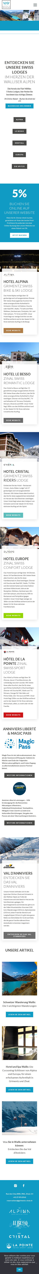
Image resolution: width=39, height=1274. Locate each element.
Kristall (19, 143)
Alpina (19, 119)
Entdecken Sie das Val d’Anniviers (19, 935)
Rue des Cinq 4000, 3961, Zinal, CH (19, 1194)
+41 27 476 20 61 (19, 1197)
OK (19, 1270)
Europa (20, 155)
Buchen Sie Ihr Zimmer (19, 106)
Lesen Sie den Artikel (19, 1014)
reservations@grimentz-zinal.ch (19, 1201)
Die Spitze (19, 166)
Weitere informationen (19, 775)
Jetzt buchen (19, 235)
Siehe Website (13, 330)
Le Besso (19, 131)
